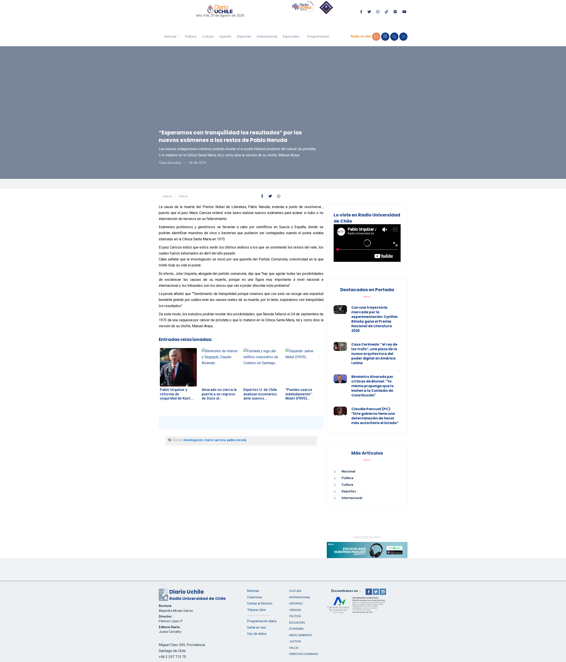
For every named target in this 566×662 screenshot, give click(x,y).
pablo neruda (236, 440)
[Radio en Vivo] (376, 37)
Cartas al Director (260, 603)
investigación (193, 440)
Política (190, 36)
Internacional (267, 36)
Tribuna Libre (256, 610)
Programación (318, 36)
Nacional (348, 471)
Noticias (170, 36)
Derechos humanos (303, 654)
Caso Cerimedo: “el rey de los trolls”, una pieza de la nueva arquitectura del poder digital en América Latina (374, 353)
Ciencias (295, 610)
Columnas (254, 597)
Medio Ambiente (300, 635)
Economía (296, 628)
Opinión (225, 36)
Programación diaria (261, 621)
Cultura (208, 36)
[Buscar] (394, 37)
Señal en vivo (256, 627)
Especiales (291, 36)
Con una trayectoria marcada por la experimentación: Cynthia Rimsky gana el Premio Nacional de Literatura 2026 (374, 319)
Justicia (167, 196)
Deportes (244, 36)
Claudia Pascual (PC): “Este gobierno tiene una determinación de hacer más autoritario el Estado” (374, 416)
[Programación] (385, 37)
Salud (293, 647)
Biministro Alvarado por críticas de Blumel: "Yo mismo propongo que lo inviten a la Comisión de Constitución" (372, 386)
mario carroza (215, 440)
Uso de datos (257, 634)
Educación (297, 622)
